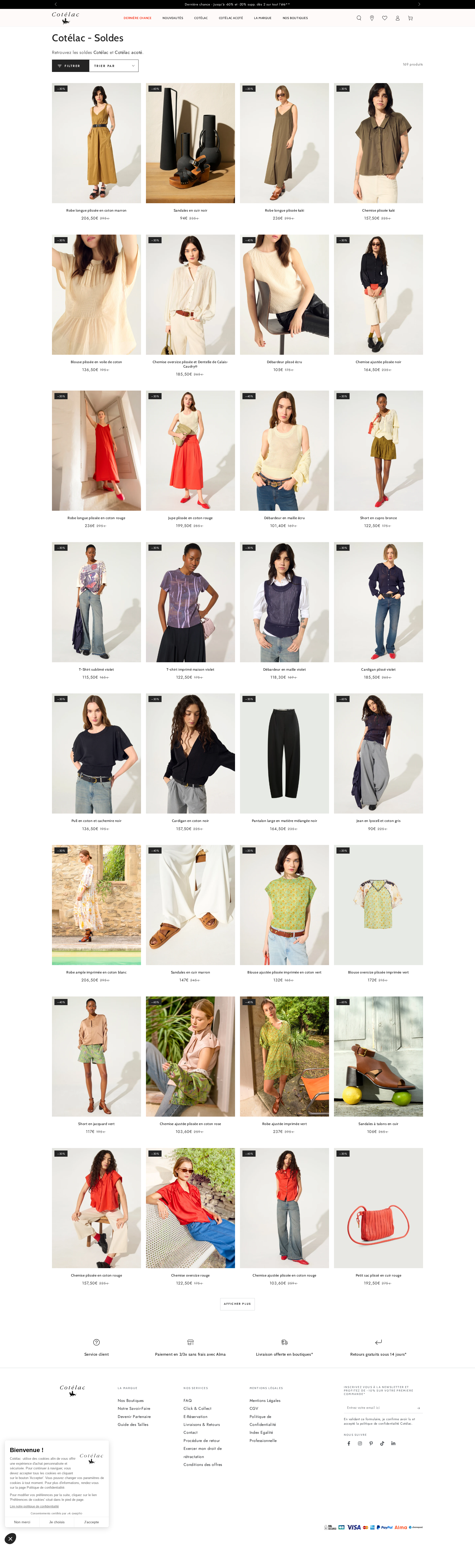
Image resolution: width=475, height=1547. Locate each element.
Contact (190, 1432)
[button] (359, 18)
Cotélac (101, 52)
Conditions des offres (203, 1464)
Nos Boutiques (131, 1400)
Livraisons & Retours (202, 1424)
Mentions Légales (265, 1400)
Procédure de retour (202, 1440)
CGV (254, 1408)
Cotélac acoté (128, 52)
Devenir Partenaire (134, 1416)
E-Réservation (195, 1416)
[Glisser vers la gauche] (56, 4)
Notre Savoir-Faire (134, 1408)
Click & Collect (197, 1408)
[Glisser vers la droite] (419, 4)
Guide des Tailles (133, 1424)
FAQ (188, 1400)
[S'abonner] (420, 1408)
